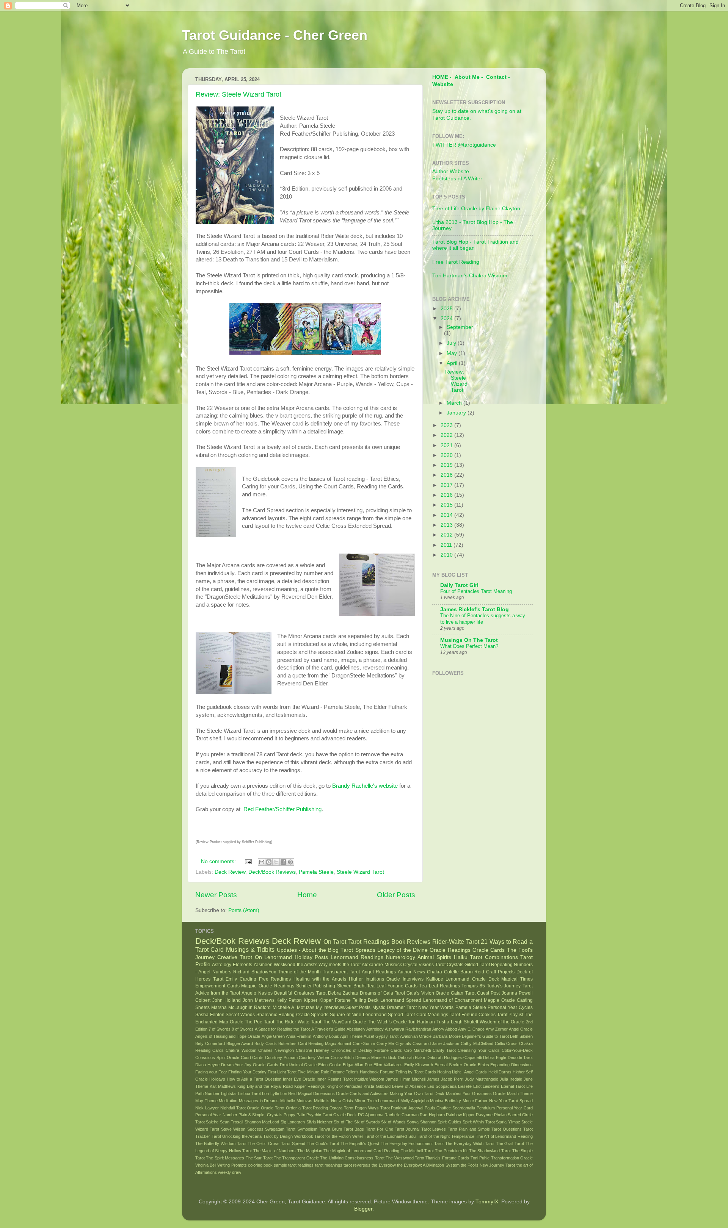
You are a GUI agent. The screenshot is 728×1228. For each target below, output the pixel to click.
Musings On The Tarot (469, 640)
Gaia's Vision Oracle (427, 993)
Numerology (400, 957)
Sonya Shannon (421, 1122)
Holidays (217, 1079)
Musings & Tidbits (250, 949)
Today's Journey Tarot (510, 986)
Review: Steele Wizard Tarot (238, 94)
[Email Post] (247, 861)
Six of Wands (393, 1122)
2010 (447, 555)
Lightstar (229, 1093)
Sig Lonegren (293, 1122)
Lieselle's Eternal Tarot (504, 1086)
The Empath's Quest (359, 1143)
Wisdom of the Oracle (502, 1022)
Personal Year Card (514, 1108)
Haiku (461, 957)
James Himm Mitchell (405, 1079)
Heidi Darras (499, 1072)
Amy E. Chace (471, 1029)
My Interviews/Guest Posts (343, 1007)
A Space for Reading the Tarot (282, 1029)
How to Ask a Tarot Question (254, 1079)
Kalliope (434, 979)
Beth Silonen (521, 1036)
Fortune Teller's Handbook (354, 1072)
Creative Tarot (235, 957)
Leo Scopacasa (442, 1086)
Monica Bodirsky (445, 1100)
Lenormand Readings (357, 957)
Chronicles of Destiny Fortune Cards (366, 1050)
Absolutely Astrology (365, 1029)
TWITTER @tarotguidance (464, 145)
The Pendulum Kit (451, 1150)
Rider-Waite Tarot (455, 941)
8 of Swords (243, 1029)
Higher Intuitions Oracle (374, 979)
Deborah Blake (411, 1057)
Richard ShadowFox (254, 972)
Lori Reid (288, 1093)
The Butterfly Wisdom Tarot (220, 1143)
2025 (447, 308)
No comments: (219, 861)
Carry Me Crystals (394, 1043)
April (453, 363)
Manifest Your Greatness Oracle (476, 1093)
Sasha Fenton (209, 1014)
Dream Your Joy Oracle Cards (249, 1064)
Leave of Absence (409, 1086)
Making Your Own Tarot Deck (417, 1093)
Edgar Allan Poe (357, 1064)
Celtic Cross (506, 1043)
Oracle (253, 1108)
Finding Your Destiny (247, 1072)
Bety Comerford (210, 1043)
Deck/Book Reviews (272, 872)
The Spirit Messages (225, 1158)
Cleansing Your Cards (478, 1050)
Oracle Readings (450, 950)
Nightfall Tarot (233, 1108)
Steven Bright (351, 986)
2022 (447, 435)
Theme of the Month (299, 972)
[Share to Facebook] (283, 862)
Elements (242, 964)
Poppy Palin (294, 1114)
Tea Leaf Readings (439, 986)
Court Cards (252, 1057)
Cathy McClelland (477, 1043)
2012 (447, 535)
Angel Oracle (521, 1029)
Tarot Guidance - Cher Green (274, 35)
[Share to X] (276, 862)
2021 (447, 445)
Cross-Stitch (342, 1057)
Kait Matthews (223, 1086)
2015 (447, 505)
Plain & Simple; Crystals (260, 1114)
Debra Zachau (343, 993)
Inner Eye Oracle (299, 1079)
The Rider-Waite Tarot (299, 1022)
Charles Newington (276, 1050)
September (460, 327)
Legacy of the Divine (402, 950)
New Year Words (435, 1007)
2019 (447, 465)
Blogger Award (239, 1043)
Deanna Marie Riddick (375, 1057)
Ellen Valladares (388, 1064)
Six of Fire (343, 1122)
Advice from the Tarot (217, 993)
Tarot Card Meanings (426, 1014)
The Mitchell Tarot (417, 1150)
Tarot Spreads (357, 950)
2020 (447, 455)
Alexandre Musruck (382, 964)
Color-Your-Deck (517, 1050)
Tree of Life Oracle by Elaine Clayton (476, 208)
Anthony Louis (326, 1036)
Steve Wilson (233, 1129)
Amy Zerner (497, 1029)
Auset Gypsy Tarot (381, 1036)
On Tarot (335, 941)
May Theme (206, 1100)
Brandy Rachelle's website (364, 786)
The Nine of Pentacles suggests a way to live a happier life (482, 619)
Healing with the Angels (319, 979)
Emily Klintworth (418, 1064)
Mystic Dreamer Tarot (394, 1007)
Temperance (462, 1136)
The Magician (309, 1150)
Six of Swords (367, 1122)
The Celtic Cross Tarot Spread (276, 1143)
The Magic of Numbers (274, 1150)
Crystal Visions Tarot (424, 964)
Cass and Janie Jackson (436, 1043)
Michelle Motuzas (296, 1100)
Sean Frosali (231, 1122)
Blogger (363, 1209)
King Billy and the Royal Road (265, 1086)
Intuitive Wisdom (369, 1079)
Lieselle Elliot (470, 1086)
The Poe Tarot (259, 1022)
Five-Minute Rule (313, 1072)
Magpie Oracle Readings (267, 986)
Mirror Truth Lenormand (377, 1100)
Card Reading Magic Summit (324, 1043)
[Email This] (261, 862)
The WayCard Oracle (345, 1022)
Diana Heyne (207, 1064)
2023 (447, 425)
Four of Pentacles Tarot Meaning (476, 591)
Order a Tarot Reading (307, 1108)
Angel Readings (379, 972)
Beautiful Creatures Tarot (300, 993)
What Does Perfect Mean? (469, 646)
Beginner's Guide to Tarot (485, 1036)
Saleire (212, 1122)
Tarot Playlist (510, 1014)
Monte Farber (475, 1100)
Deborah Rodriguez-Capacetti (454, 1057)
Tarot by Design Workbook (288, 1136)
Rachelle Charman (401, 1114)
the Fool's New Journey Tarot (488, 1165)
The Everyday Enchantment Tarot (412, 1143)
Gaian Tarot (463, 993)
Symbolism (307, 1129)
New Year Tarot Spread (511, 1100)
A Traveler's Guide (328, 1029)
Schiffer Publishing (316, 986)
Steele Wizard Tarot (360, 872)
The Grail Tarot (510, 1143)
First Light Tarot (282, 1072)
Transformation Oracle (512, 1158)
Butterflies (287, 1043)
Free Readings (275, 979)
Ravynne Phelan (491, 1114)
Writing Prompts (231, 1165)
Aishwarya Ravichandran (408, 1029)
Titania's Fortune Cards (447, 1158)
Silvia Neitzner (319, 1122)
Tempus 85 (473, 986)
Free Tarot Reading (455, 262)
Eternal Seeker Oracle (455, 1064)
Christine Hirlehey (312, 1050)
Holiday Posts (311, 957)
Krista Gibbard (377, 1086)
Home (307, 895)
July (452, 343)
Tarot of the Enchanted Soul (390, 1136)
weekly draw (229, 1172)
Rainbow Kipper (460, 1114)
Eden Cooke (329, 1064)
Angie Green (273, 1036)
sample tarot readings (294, 1165)
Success (255, 1129)
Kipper (310, 1000)
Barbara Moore (446, 1036)
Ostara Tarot (341, 1108)
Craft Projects (500, 972)
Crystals (455, 964)
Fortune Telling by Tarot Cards (408, 1072)
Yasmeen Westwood (274, 964)
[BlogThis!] (269, 862)
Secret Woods (240, 1014)
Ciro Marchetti (417, 1050)
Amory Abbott (444, 1029)
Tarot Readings (368, 941)
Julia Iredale (511, 1079)
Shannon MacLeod (262, 1122)
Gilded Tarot (477, 964)
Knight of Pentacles (344, 1086)
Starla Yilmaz (508, 1122)
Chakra (434, 972)
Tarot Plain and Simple (469, 1129)
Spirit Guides (449, 1122)
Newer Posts (216, 895)
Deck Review (230, 872)
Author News (411, 972)
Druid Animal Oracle (298, 1064)
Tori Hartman (421, 1022)
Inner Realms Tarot (335, 1079)
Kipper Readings (309, 1086)
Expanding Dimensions (511, 1064)
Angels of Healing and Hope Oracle (227, 1036)
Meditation (228, 1100)
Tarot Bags (354, 1129)
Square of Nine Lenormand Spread (366, 1014)
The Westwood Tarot (405, 1158)
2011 (447, 545)
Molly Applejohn (414, 1100)
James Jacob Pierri (445, 1079)
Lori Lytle (270, 1093)
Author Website (450, 171)
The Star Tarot (259, 1158)
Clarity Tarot (444, 1050)
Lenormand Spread (400, 1000)
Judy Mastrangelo (481, 1079)
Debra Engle (494, 1057)
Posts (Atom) (243, 910)
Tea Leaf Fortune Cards (392, 986)
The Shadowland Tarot (490, 1150)
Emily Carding (241, 979)
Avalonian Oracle (415, 1036)
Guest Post (488, 993)
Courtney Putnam (281, 1057)
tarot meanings (328, 1165)
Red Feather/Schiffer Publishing (282, 809)
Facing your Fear (211, 1072)
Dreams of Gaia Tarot (382, 993)
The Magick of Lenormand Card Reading (361, 1150)
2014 (447, 515)
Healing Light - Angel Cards (462, 1072)
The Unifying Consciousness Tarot (352, 1158)
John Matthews (259, 1000)
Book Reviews (411, 941)
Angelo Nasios (257, 993)
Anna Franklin (298, 1036)
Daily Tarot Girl (459, 585)
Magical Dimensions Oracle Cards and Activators (343, 1093)
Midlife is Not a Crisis (333, 1100)
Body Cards (265, 1043)
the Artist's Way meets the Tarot (329, 964)
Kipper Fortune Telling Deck (349, 1000)
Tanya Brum (330, 1129)
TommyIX (486, 1202)
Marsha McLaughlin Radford (241, 1007)
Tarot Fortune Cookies (473, 1014)
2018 (447, 475)
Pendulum (486, 1108)
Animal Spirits (434, 957)
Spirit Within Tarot (479, 1122)
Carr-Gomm (364, 1043)
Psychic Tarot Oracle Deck (331, 1114)
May (452, 353)
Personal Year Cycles (510, 1007)
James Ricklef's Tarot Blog (474, 609)
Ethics (483, 1064)
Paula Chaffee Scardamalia (450, 1108)
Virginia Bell (205, 1165)
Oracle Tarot (272, 1108)
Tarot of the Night (434, 1136)
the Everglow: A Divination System (428, 1165)
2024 (447, 318)
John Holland (226, 1000)
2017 (447, 485)
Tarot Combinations (494, 957)
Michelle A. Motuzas (293, 1007)
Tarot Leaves (433, 1129)
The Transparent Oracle (296, 1158)
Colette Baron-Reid (464, 972)
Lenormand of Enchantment (452, 1000)
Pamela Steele (316, 872)
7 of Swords (220, 1029)
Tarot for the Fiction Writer (338, 1136)
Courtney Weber (314, 1057)
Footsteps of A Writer (457, 178)
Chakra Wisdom (241, 1050)
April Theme (351, 1036)
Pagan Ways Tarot (372, 1108)
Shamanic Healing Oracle (283, 1014)
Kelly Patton (289, 1000)
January (457, 413)
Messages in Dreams (259, 1100)
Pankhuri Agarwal (407, 1108)
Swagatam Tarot (280, 1129)
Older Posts (396, 895)
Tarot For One (379, 1129)
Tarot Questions (506, 1129)
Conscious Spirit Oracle (217, 1057)
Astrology (221, 964)
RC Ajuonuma (370, 1114)
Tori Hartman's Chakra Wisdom (469, 275)
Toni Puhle (480, 1158)
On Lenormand (273, 957)
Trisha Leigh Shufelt (457, 1022)
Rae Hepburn (432, 1114)
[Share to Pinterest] (290, 862)
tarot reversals (357, 1165)
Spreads (319, 1014)
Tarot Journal (407, 1129)
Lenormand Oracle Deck (472, 979)
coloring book (260, 1165)
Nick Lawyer (207, 1108)
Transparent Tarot (341, 972)
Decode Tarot (520, 1057)
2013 (447, 525)
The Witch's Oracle (387, 1022)
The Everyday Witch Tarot (469, 1143)
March (455, 403)
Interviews (413, 979)
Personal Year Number (216, 1114)
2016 (447, 495)
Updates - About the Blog (308, 950)
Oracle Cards (488, 950)
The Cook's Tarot (323, 1143)
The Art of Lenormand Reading (504, 1136)
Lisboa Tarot (249, 1093)
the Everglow (383, 1165)
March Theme (520, 1093)
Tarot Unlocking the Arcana (237, 1136)
